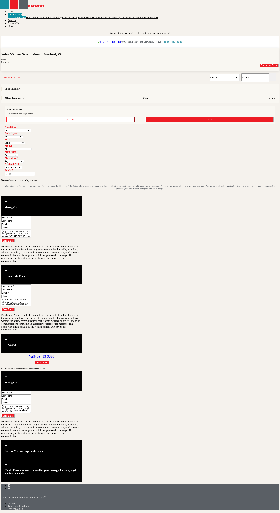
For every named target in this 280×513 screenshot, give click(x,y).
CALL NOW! (42, 362)
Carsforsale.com (35, 497)
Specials (12, 20)
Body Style (11, 133)
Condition (10, 127)
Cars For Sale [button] (15, 14)
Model (8, 145)
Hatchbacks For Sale (147, 17)
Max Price (10, 151)
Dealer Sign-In (15, 508)
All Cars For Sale (17, 17)
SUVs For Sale (33, 17)
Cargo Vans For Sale (83, 17)
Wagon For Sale (65, 17)
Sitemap (12, 503)
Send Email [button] (8, 241)
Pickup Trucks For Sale (125, 17)
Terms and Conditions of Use (34, 368)
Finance (12, 26)
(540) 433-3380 (35, 6)
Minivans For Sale (103, 17)
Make (8, 139)
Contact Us (13, 23)
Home (11, 11)
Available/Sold (12, 164)
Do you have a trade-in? (16, 235)
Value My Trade (269, 65)
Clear (146, 98)
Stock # (9, 170)
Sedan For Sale (49, 17)
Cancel (271, 98)
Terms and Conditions (19, 506)
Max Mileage (12, 158)
